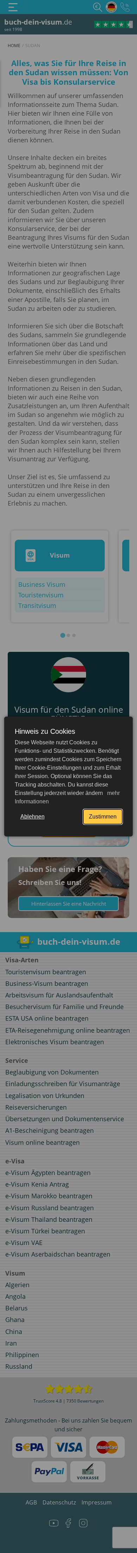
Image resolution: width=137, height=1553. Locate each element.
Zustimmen (103, 817)
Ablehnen (32, 817)
